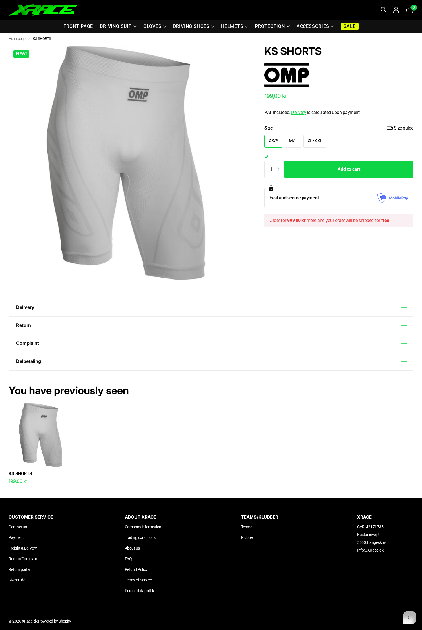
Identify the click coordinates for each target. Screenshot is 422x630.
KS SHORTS (20, 473)
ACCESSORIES (313, 26)
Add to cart (349, 169)
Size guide (403, 128)
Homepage (17, 38)
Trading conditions (140, 537)
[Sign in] (396, 9)
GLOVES (152, 26)
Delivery (298, 112)
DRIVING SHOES (191, 26)
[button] (279, 163)
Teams (246, 527)
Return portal (19, 569)
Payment (16, 537)
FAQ (128, 558)
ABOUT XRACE (140, 517)
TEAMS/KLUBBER (259, 517)
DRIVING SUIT (116, 26)
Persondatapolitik (139, 590)
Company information (143, 527)
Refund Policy (136, 569)
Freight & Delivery (23, 548)
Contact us (18, 527)
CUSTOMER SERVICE (31, 517)
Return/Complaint (23, 558)
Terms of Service (138, 580)
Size (338, 128)
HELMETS (232, 26)
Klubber (247, 537)
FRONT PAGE (78, 26)
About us (132, 548)
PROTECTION (270, 26)
